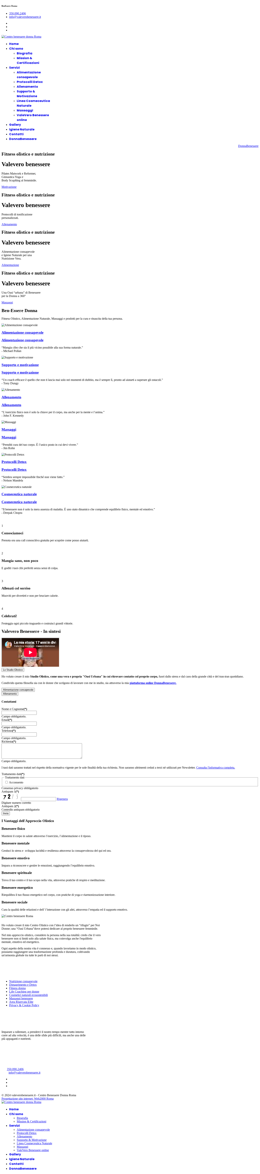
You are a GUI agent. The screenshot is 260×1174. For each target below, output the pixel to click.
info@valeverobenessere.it (25, 16)
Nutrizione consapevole (23, 981)
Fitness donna (17, 988)
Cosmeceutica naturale (19, 494)
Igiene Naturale (21, 129)
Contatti (16, 134)
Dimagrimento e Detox (23, 984)
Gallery (15, 124)
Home (14, 44)
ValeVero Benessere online (33, 1150)
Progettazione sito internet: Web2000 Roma (28, 1098)
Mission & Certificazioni (31, 1121)
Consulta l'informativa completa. (215, 767)
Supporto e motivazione (20, 365)
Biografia (24, 53)
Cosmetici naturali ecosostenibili (28, 995)
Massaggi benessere (21, 998)
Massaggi (25, 110)
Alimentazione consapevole (22, 332)
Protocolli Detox (30, 82)
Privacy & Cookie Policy (24, 1005)
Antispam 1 (10, 791)
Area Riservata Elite (21, 1001)
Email (7, 719)
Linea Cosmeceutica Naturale (34, 1143)
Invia (5, 813)
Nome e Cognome (14, 709)
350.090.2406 (17, 13)
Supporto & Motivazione (32, 1139)
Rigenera (62, 799)
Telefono (9, 730)
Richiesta (9, 741)
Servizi (14, 67)
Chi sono (16, 48)
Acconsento (16, 782)
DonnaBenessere (23, 139)
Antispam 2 (10, 806)
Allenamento (27, 86)
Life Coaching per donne (24, 991)
